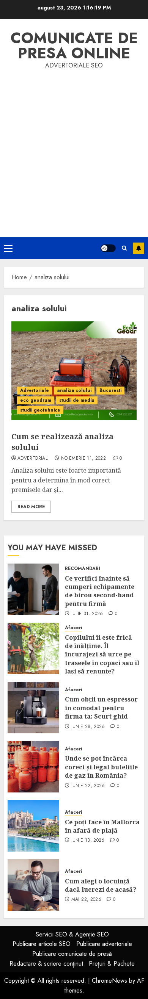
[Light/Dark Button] (108, 248)
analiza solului (74, 390)
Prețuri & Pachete (112, 963)
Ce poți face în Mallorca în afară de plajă (102, 826)
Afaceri (73, 628)
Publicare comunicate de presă (72, 953)
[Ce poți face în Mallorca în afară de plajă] (33, 826)
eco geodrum (35, 400)
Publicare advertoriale (104, 943)
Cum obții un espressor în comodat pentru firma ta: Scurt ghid (101, 707)
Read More (31, 506)
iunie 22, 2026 (88, 786)
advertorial (32, 459)
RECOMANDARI (82, 568)
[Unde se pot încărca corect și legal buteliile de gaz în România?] (33, 766)
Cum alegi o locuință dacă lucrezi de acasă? (100, 885)
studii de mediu (76, 400)
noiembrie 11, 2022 (83, 459)
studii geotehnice (40, 410)
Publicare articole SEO (42, 943)
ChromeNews (109, 980)
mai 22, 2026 (86, 900)
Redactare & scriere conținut (46, 963)
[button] (8, 248)
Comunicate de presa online (74, 45)
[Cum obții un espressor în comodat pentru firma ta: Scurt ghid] (33, 707)
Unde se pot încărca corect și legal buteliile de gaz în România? (101, 767)
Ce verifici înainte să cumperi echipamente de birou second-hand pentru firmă (99, 591)
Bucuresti (110, 390)
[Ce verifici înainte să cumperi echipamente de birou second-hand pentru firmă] (33, 589)
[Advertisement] (74, 148)
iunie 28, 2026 (88, 727)
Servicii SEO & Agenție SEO (72, 934)
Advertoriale (34, 390)
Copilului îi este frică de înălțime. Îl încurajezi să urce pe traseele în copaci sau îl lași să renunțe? (102, 654)
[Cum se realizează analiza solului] (74, 370)
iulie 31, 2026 (87, 614)
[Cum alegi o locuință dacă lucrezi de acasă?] (33, 885)
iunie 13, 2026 (88, 841)
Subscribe (138, 248)
